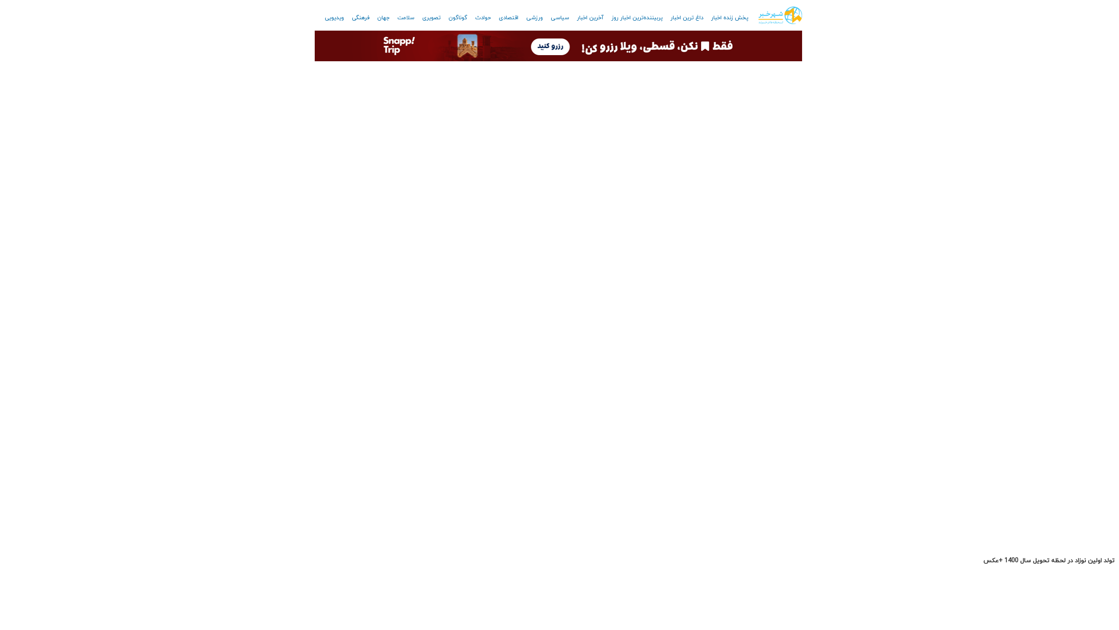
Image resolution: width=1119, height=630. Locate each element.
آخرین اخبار (590, 18)
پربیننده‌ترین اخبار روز (637, 18)
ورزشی (534, 18)
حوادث (483, 18)
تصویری (431, 18)
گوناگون (457, 18)
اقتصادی (508, 18)
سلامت (405, 18)
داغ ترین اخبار (687, 18)
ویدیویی (334, 18)
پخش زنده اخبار (729, 18)
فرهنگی (360, 18)
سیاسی (560, 18)
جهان (383, 18)
